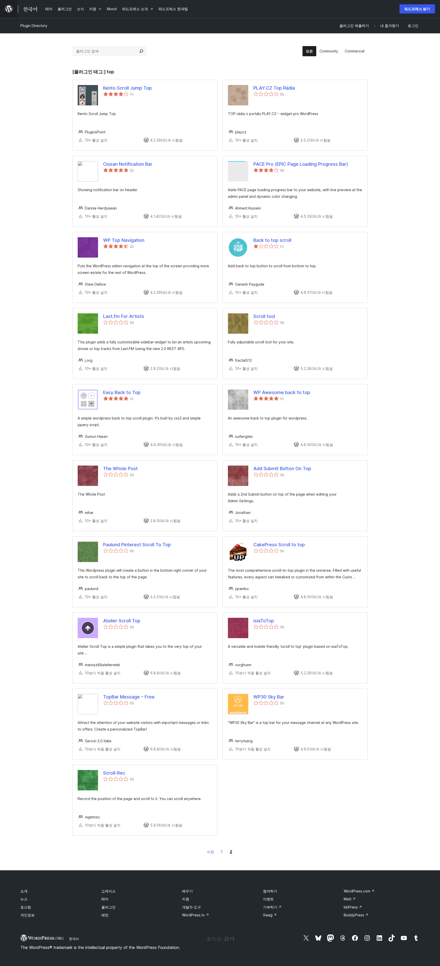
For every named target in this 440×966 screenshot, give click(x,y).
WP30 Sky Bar (268, 696)
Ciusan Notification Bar (127, 164)
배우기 (187, 891)
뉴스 (24, 899)
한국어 (74, 939)
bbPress (353, 907)
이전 (210, 852)
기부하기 (272, 907)
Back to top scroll (272, 240)
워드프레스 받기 (417, 9)
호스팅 (25, 907)
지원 (185, 899)
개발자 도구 (191, 907)
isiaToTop (263, 620)
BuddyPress (356, 915)
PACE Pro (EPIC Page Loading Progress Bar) (300, 164)
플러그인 (108, 907)
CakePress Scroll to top (279, 544)
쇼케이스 (108, 891)
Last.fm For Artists (123, 316)
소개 (24, 891)
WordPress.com (359, 891)
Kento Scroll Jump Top (127, 88)
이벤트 (268, 899)
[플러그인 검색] (141, 51)
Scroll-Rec (114, 773)
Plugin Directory (33, 25)
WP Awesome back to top (281, 392)
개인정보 (27, 915)
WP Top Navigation (123, 240)
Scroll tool (264, 316)
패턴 (104, 915)
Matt (350, 899)
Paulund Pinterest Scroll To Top (137, 544)
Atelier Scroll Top (121, 620)
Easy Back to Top (122, 392)
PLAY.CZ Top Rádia (274, 88)
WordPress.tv (195, 915)
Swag (270, 915)
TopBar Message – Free (129, 696)
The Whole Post (120, 468)
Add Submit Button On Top (282, 468)
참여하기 (270, 891)
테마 (104, 899)
